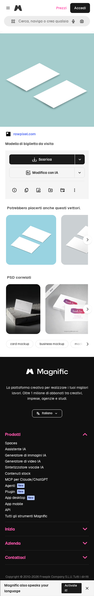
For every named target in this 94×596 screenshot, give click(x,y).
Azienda (13, 543)
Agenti (14, 485)
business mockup (52, 344)
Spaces (11, 443)
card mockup (19, 344)
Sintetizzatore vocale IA (24, 467)
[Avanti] (87, 240)
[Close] (87, 588)
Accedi (80, 8)
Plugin (14, 491)
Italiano (47, 413)
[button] (47, 413)
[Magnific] (47, 373)
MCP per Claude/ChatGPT (26, 479)
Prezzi (61, 8)
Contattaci (15, 557)
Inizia (10, 528)
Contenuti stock (18, 473)
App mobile (14, 504)
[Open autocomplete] (11, 21)
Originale (33, 42)
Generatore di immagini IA (25, 455)
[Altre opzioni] (74, 190)
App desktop (19, 497)
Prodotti (13, 434)
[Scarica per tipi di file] (80, 159)
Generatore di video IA (23, 461)
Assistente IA (15, 449)
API (8, 510)
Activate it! (71, 588)
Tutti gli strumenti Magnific (26, 516)
